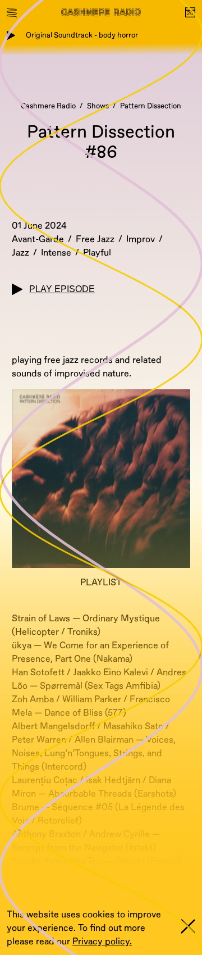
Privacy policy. (102, 941)
